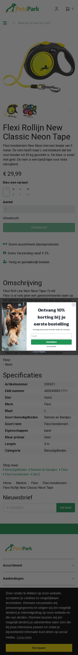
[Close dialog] (73, 304)
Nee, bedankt (51, 346)
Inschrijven (51, 341)
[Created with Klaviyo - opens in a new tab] (39, 351)
